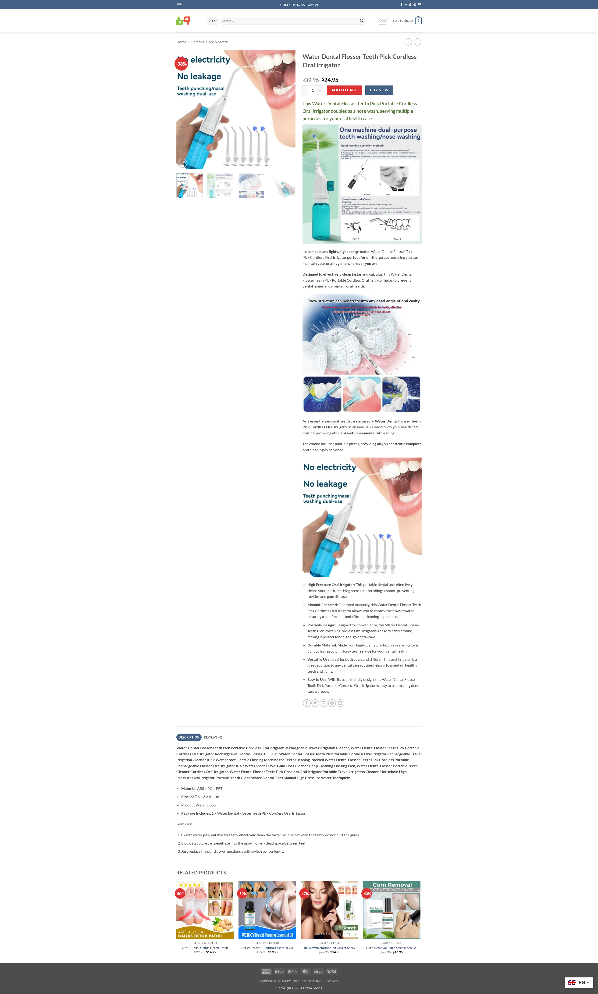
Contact (331, 981)
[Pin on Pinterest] (332, 703)
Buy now (379, 90)
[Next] (287, 109)
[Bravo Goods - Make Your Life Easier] (188, 20)
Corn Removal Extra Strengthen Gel (391, 948)
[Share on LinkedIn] (340, 703)
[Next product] (408, 42)
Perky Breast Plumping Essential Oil (267, 948)
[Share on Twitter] (315, 703)
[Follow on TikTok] (410, 4)
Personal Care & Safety (209, 41)
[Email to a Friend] (323, 703)
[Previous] (184, 109)
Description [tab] (189, 737)
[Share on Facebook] (307, 703)
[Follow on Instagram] (406, 4)
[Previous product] (417, 42)
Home (181, 41)
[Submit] (362, 21)
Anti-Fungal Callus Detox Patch (205, 948)
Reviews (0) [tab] (213, 737)
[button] (179, 4)
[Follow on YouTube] (419, 4)
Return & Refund (308, 981)
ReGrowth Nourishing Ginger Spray (329, 948)
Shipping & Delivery (275, 981)
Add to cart (344, 90)
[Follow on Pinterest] (414, 4)
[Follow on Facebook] (401, 4)
